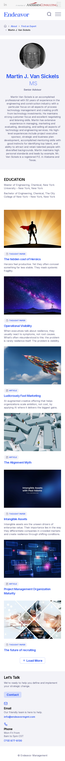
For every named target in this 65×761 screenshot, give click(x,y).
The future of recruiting (20, 650)
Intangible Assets (15, 519)
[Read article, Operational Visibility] (32, 295)
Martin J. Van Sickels (19, 30)
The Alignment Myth (17, 462)
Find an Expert (28, 26)
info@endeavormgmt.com (19, 716)
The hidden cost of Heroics (22, 259)
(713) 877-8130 (13, 740)
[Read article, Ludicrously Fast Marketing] (32, 365)
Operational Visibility (18, 326)
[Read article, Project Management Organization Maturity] (32, 559)
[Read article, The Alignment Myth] (32, 432)
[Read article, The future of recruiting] (32, 620)
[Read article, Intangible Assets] (32, 489)
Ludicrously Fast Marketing (22, 396)
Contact (13, 695)
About (14, 26)
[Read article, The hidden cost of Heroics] (32, 229)
